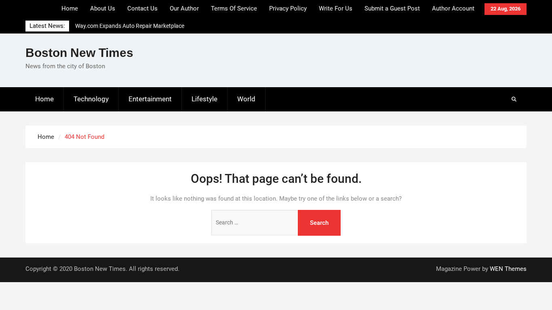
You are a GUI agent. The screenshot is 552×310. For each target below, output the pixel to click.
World (246, 99)
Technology (91, 99)
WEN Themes (508, 268)
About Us (102, 8)
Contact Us (142, 8)
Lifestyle (204, 99)
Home (69, 8)
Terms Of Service (234, 8)
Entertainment (150, 99)
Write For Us (335, 8)
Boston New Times (79, 52)
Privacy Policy (288, 8)
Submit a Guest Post (392, 8)
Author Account (453, 8)
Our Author (184, 8)
